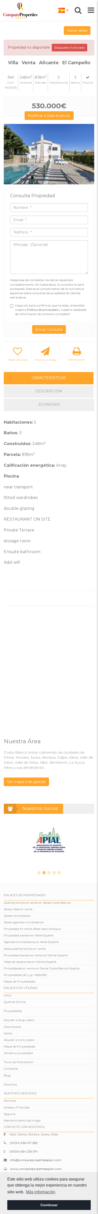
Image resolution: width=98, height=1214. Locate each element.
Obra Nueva (12, 1027)
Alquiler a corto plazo (19, 1040)
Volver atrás (77, 30)
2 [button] (43, 872)
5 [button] (59, 872)
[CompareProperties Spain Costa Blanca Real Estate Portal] (21, 10)
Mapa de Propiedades (19, 981)
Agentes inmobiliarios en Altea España (31, 942)
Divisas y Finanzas (16, 1107)
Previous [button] (9, 154)
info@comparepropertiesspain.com (35, 1160)
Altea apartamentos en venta (25, 949)
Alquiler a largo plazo (19, 1020)
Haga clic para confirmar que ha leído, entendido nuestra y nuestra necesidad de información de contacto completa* (50, 310)
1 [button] (38, 872)
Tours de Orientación (18, 1062)
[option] (49, 154)
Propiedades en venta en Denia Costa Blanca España (41, 968)
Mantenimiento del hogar (22, 1120)
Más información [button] (40, 1192)
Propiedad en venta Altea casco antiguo (32, 929)
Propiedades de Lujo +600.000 (25, 975)
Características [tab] (49, 378)
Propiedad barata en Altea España (29, 935)
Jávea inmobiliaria (17, 916)
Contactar (11, 1068)
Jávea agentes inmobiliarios (23, 922)
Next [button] (88, 154)
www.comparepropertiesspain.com (36, 1169)
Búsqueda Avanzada (69, 47)
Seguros (9, 1114)
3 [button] (49, 872)
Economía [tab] (49, 404)
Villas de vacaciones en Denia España (30, 962)
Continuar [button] (49, 1205)
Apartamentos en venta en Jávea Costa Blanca (37, 902)
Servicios (10, 1100)
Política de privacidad (42, 310)
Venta (8, 1033)
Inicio (7, 995)
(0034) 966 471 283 (24, 1143)
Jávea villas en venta (18, 909)
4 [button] (54, 872)
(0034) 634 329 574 (24, 1151)
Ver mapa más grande (26, 782)
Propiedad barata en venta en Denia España (36, 955)
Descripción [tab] (48, 391)
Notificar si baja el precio (49, 115)
